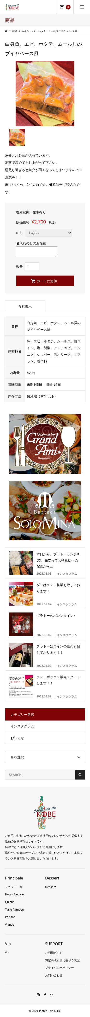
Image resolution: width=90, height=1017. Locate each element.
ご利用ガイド (53, 953)
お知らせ (17, 738)
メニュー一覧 (13, 887)
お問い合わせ (53, 975)
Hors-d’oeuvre (14, 894)
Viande (9, 925)
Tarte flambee (14, 910)
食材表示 (25, 306)
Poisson (10, 917)
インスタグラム (22, 726)
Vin (7, 953)
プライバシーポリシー (59, 968)
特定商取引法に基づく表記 (62, 960)
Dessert (50, 887)
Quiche (9, 902)
